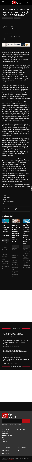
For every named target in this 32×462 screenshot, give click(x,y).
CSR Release (17, 18)
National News (7, 354)
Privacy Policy (18, 424)
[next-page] (5, 280)
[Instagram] (18, 447)
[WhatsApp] (16, 209)
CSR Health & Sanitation (7, 18)
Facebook (7, 447)
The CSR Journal (11, 27)
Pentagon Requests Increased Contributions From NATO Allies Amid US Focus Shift (16, 359)
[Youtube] (3, 453)
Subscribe (26, 421)
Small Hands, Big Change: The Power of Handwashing (5, 231)
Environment (6, 346)
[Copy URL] (12, 209)
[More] (4, 39)
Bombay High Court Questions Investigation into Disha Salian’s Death (15, 351)
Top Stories (6, 363)
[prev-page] (3, 280)
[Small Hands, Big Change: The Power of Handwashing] (5, 221)
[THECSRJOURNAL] (16, 2)
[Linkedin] (3, 450)
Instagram (23, 447)
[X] (8, 209)
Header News (6, 336)
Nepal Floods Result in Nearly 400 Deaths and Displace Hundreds (13, 334)
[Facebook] (4, 209)
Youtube (7, 453)
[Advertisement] (16, 306)
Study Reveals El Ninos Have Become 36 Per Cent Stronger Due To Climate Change (15, 342)
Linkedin (7, 450)
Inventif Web (11, 459)
